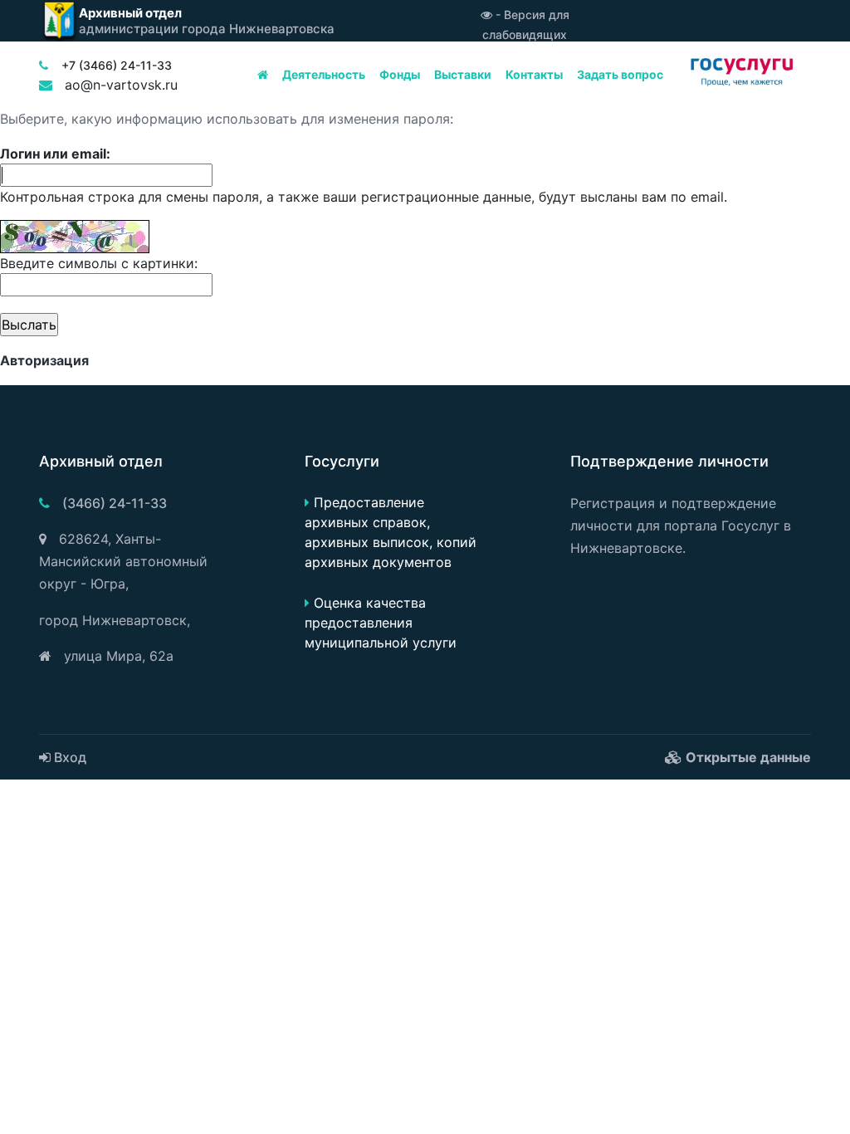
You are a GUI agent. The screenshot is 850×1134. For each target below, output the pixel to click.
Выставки (462, 74)
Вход (68, 757)
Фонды (399, 74)
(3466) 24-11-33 (114, 503)
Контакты (534, 74)
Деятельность (323, 74)
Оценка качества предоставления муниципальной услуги (381, 622)
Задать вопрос (620, 74)
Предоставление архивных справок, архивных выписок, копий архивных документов (390, 532)
